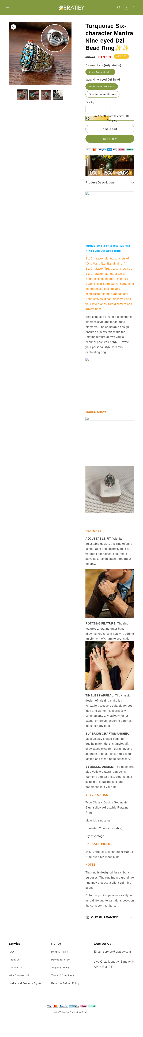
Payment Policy (60, 959)
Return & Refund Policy (65, 983)
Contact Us (15, 967)
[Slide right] (68, 94)
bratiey (65, 1012)
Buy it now (110, 138)
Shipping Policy (60, 967)
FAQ (11, 951)
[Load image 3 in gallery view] (46, 95)
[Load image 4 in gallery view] (58, 95)
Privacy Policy (59, 951)
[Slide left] (12, 94)
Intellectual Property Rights (25, 983)
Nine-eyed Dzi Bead (101, 86)
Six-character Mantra (102, 94)
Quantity (90, 102)
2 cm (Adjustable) (100, 72)
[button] (7, 7)
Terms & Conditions (63, 975)
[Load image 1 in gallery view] (22, 95)
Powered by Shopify (79, 1012)
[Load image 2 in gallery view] (34, 95)
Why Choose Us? (19, 975)
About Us (14, 959)
